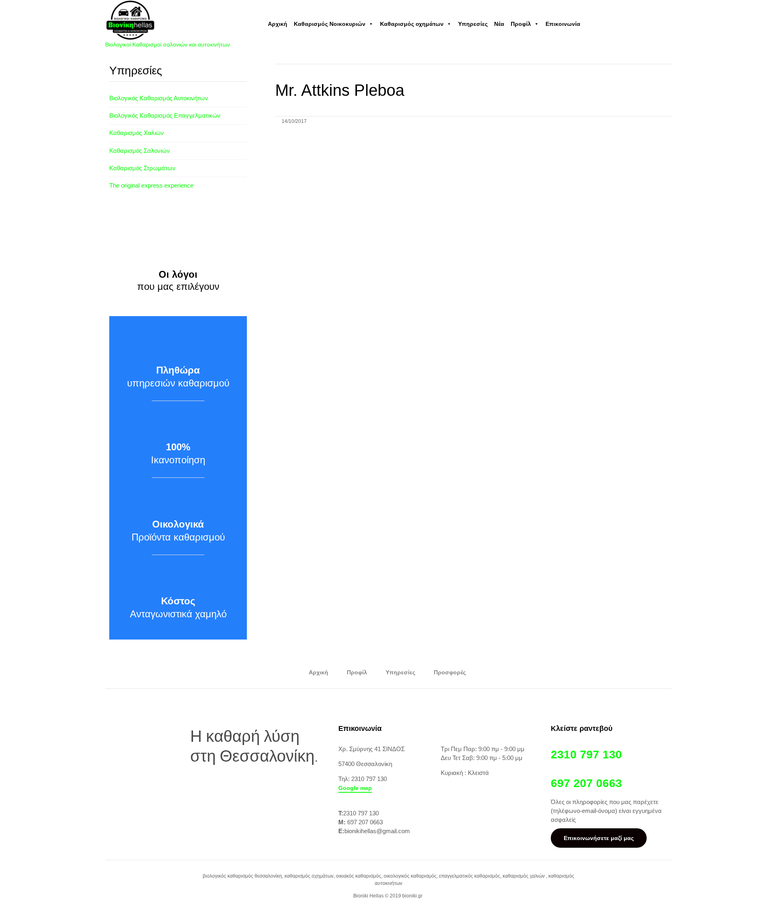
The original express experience (151, 185)
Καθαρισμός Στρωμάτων (142, 168)
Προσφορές (450, 672)
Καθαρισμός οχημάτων (412, 24)
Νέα (499, 24)
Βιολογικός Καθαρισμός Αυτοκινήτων (158, 98)
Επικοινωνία (563, 24)
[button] (355, 788)
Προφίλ (521, 24)
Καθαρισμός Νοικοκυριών (329, 24)
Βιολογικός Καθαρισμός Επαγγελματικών (165, 115)
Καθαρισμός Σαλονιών (139, 150)
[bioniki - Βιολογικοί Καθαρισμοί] (167, 20)
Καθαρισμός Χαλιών (136, 132)
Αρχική (277, 24)
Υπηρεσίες (473, 24)
